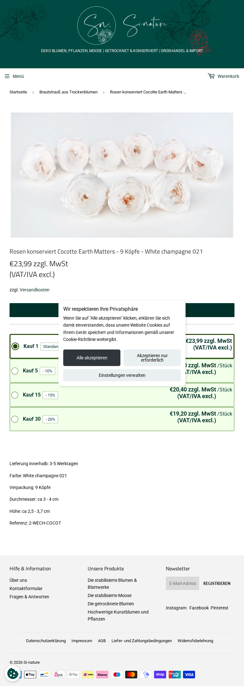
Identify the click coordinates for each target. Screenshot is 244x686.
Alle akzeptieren (92, 357)
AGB (102, 640)
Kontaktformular (26, 588)
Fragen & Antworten (29, 596)
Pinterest (219, 607)
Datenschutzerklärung (46, 640)
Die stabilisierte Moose (110, 595)
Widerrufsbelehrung (195, 640)
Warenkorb (228, 76)
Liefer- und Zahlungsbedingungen (142, 640)
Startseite (18, 92)
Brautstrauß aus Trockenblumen (68, 92)
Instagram (176, 607)
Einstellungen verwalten (122, 375)
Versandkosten (35, 289)
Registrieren (216, 583)
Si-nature (32, 662)
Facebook (199, 607)
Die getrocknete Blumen (111, 603)
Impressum (81, 640)
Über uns (18, 580)
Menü (18, 76)
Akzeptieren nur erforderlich (152, 358)
